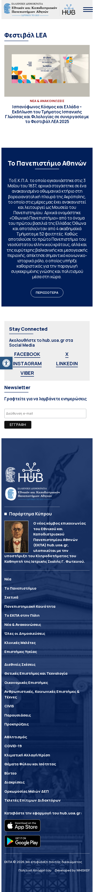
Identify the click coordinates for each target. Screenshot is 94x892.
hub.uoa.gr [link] (70, 813)
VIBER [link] (27, 373)
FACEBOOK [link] (27, 354)
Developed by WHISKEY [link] (72, 870)
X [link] (66, 354)
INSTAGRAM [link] (27, 363)
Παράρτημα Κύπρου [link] (30, 514)
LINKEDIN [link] (67, 363)
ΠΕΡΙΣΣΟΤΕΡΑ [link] (47, 292)
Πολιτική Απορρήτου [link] (35, 870)
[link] (6, 363)
